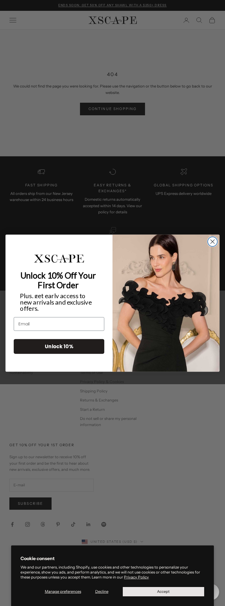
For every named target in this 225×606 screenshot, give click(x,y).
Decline (101, 591)
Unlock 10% (59, 346)
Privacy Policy (136, 577)
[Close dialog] (212, 241)
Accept (163, 591)
